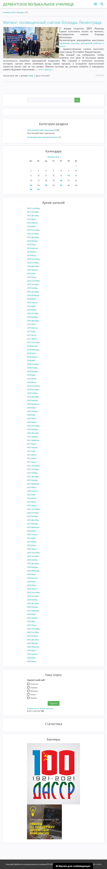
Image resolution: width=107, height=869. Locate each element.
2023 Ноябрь (32, 560)
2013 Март (31, 219)
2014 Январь (32, 241)
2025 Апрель (32, 618)
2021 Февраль (33, 440)
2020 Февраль (33, 404)
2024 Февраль (33, 570)
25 (46, 185)
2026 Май (31, 657)
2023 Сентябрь (33, 552)
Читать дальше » (45, 69)
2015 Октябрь (33, 284)
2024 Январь (32, 567)
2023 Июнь (31, 541)
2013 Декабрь (33, 237)
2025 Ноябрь (32, 636)
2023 (14, 12)
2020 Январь (32, 400)
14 (69, 175)
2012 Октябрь (33, 212)
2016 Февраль (33, 295)
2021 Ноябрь (32, 473)
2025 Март (31, 614)
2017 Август (32, 338)
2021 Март (31, 444)
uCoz (99, 864)
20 (61, 180)
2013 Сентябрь (33, 230)
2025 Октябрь (33, 632)
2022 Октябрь (33, 512)
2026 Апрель (32, 654)
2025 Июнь (31, 625)
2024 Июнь (31, 585)
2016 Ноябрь (32, 317)
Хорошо (33, 687)
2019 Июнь (31, 378)
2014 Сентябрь (33, 259)
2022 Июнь (31, 498)
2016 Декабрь (33, 320)
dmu (31, 75)
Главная (6, 12)
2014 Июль (31, 255)
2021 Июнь (31, 454)
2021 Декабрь (33, 476)
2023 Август (32, 549)
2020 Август (32, 422)
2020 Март (31, 407)
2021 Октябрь (33, 469)
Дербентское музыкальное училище (38, 4)
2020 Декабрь (33, 433)
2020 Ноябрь (32, 429)
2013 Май (31, 226)
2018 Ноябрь (32, 367)
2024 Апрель (32, 578)
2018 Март (31, 353)
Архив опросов (46, 708)
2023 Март (31, 531)
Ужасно (33, 698)
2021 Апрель (32, 447)
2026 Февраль (33, 647)
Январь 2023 (53, 157)
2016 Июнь (31, 309)
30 (31, 189)
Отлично (34, 684)
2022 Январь (32, 480)
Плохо (33, 694)
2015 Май (31, 273)
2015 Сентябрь (33, 280)
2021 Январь (32, 436)
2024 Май (31, 581)
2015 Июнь (31, 277)
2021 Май (31, 451)
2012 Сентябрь (33, 208)
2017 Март (31, 324)
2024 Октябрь (33, 596)
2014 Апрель (32, 248)
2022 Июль (31, 502)
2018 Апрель (32, 357)
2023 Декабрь (33, 563)
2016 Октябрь (33, 313)
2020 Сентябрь (33, 425)
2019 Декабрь (33, 396)
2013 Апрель (32, 223)
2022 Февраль (33, 483)
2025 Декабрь (33, 639)
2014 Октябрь (33, 262)
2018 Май (31, 360)
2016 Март (31, 299)
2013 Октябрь (33, 233)
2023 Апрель (32, 534)
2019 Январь (32, 371)
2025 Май (31, 621)
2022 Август (32, 505)
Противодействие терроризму (41, 130)
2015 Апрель (32, 270)
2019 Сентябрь (33, 386)
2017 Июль (31, 335)
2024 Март (31, 574)
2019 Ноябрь (32, 393)
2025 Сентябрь (33, 628)
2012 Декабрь (33, 215)
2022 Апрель (32, 491)
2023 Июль (31, 545)
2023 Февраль (33, 527)
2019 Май (31, 375)
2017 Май (31, 331)
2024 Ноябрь (32, 599)
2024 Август (32, 589)
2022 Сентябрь (33, 509)
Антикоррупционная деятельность (43, 137)
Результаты (32, 708)
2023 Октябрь (33, 556)
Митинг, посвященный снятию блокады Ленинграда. (52, 22)
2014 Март (31, 244)
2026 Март (31, 650)
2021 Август (32, 462)
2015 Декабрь (33, 291)
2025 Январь (32, 607)
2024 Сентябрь (33, 592)
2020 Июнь (31, 418)
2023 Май (31, 538)
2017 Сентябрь (33, 342)
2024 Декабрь (33, 603)
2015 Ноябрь (32, 288)
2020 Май (31, 415)
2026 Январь (32, 643)
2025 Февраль (33, 610)
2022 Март (31, 487)
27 (61, 185)
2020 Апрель (32, 411)
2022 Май (31, 494)
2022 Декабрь (33, 520)
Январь (20, 12)
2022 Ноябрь (32, 516)
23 (31, 185)
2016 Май (31, 306)
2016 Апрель (32, 302)
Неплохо (34, 691)
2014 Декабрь (33, 266)
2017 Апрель (32, 328)
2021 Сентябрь (33, 465)
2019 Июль (31, 382)
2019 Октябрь (33, 389)
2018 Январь (32, 346)
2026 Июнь (31, 661)
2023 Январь (32, 523)
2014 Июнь (31, 251)
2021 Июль (31, 458)
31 (38, 189)
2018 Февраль (33, 349)
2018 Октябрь (33, 364)
